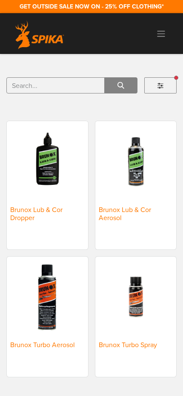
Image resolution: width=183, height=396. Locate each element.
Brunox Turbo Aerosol (42, 344)
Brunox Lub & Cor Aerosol (125, 213)
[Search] (120, 85)
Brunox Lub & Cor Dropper (36, 213)
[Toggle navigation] (161, 33)
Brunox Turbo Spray (128, 344)
